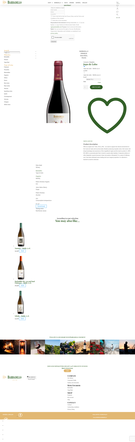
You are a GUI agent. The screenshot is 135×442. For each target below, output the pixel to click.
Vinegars (6, 102)
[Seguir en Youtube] (6, 430)
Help (69, 399)
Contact (70, 404)
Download (41, 206)
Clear (99, 82)
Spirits (5, 93)
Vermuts (6, 99)
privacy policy (54, 33)
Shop (49, 2)
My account (71, 397)
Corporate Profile (72, 380)
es (117, 17)
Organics (6, 75)
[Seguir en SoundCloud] (6, 434)
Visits (66, 2)
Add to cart (96, 87)
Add (22, 251)
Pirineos (6, 59)
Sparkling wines (8, 91)
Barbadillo (57, 2)
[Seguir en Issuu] (6, 439)
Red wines (6, 83)
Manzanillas (7, 72)
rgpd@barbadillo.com (56, 27)
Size (84, 81)
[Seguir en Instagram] (6, 425)
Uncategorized (8, 96)
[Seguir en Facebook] (20, 416)
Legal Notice (95, 414)
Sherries (6, 88)
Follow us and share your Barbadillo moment (67, 337)
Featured (6, 67)
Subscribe (53, 41)
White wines (7, 104)
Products (70, 395)
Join (67, 371)
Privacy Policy (71, 409)
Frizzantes (6, 69)
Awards (71, 2)
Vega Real (6, 62)
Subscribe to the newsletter (59, 20)
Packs (5, 80)
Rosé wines (7, 85)
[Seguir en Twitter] (6, 421)
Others (5, 77)
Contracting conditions (73, 407)
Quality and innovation (73, 382)
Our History (70, 378)
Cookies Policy (103, 414)
